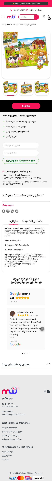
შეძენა (26, 105)
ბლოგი (5, 459)
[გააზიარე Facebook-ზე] (3, 211)
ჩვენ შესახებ (8, 451)
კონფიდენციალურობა (12, 439)
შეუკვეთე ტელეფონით (21, 160)
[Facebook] (44, 392)
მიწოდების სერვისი (11, 435)
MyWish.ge (21, 473)
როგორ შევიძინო (10, 428)
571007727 (18, 184)
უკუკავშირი (7, 455)
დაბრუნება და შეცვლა (12, 431)
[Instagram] (48, 392)
